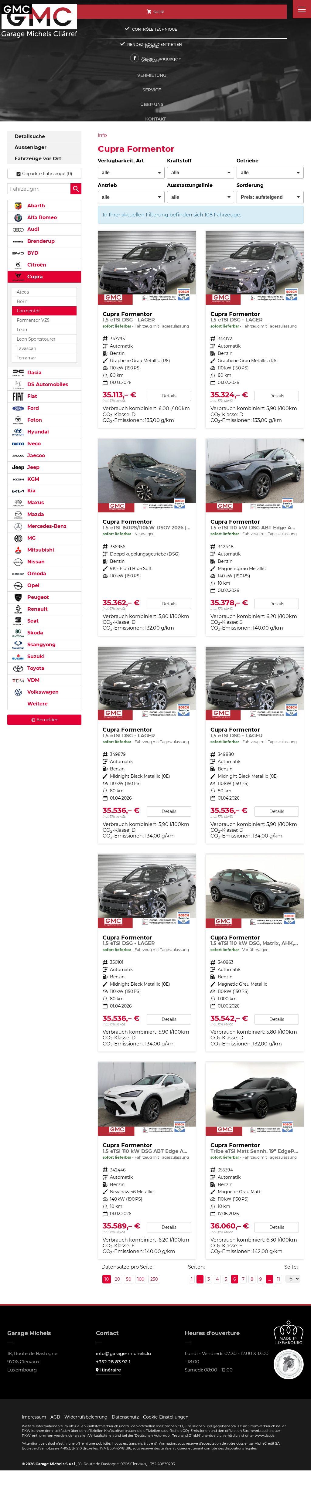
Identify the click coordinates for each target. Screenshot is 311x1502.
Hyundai (37, 432)
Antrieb (107, 185)
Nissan (35, 562)
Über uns (151, 104)
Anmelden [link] (47, 719)
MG (31, 538)
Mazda (35, 514)
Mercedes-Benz (46, 526)
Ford (32, 408)
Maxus (35, 502)
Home (152, 46)
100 (140, 1279)
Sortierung (250, 185)
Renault (37, 609)
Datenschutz (125, 1417)
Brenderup (40, 241)
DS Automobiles (47, 384)
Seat (32, 621)
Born (22, 301)
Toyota (35, 668)
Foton (34, 420)
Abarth (35, 206)
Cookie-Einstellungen (165, 1417)
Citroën (36, 265)
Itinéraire (110, 1370)
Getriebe (247, 161)
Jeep (32, 467)
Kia (31, 491)
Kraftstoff (179, 161)
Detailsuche (30, 136)
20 (117, 1279)
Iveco (33, 444)
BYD (32, 253)
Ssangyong (41, 644)
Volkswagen (42, 692)
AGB (55, 1417)
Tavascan (26, 348)
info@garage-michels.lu (123, 1353)
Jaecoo (35, 455)
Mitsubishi (40, 550)
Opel (32, 585)
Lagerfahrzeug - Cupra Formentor (147, 329)
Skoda (34, 633)
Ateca (23, 292)
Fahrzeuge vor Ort (38, 158)
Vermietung (151, 75)
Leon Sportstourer (36, 339)
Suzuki (35, 656)
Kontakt (155, 119)
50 (128, 1279)
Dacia (34, 373)
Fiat (31, 396)
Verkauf (151, 60)
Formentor (28, 311)
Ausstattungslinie (190, 185)
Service (151, 90)
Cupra (34, 277)
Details (169, 396)
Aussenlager (30, 147)
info (102, 135)
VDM (32, 680)
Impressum (34, 1417)
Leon (22, 329)
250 (154, 1279)
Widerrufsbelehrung (86, 1417)
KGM (32, 479)
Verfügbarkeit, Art (121, 161)
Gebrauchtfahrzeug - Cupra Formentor (255, 953)
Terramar (26, 358)
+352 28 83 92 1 (113, 1361)
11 (278, 1279)
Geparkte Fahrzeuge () (47, 173)
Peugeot (37, 597)
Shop (158, 12)
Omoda (36, 573)
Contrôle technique (154, 29)
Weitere (37, 704)
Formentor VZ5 (33, 320)
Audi (32, 229)
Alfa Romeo (41, 217)
